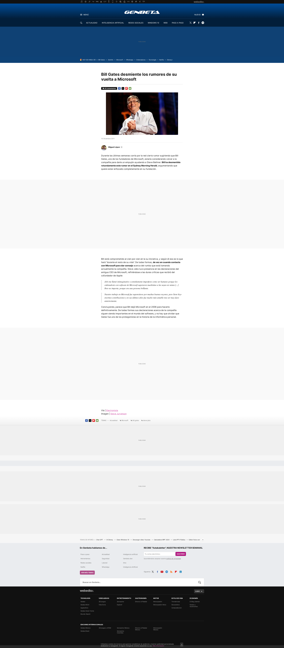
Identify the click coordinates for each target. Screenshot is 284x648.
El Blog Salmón (195, 601)
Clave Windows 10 (123, 540)
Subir (197, 591)
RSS (171, 571)
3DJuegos (102, 601)
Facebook (198, 22)
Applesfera (84, 608)
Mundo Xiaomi (85, 614)
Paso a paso (85, 554)
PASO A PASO (177, 23)
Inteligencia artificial (130, 554)
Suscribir (181, 554)
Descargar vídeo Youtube (142, 540)
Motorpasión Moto (159, 605)
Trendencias (176, 601)
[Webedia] (87, 590)
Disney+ (170, 60)
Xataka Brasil (85, 631)
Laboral (104, 563)
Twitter (190, 22)
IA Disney (109, 540)
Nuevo (197, 15)
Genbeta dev (128, 558)
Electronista (112, 410)
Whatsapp (129, 60)
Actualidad (113, 420)
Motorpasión (157, 601)
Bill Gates (101, 60)
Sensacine (120, 601)
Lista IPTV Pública (179, 540)
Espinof (119, 605)
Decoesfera (175, 605)
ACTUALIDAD (91, 23)
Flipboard (194, 22)
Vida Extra (102, 605)
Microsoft (119, 60)
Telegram (202, 22)
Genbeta (142, 12)
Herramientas (85, 558)
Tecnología (152, 60)
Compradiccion (177, 608)
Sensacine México (123, 628)
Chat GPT (99, 540)
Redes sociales (86, 563)
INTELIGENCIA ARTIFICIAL (113, 23)
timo (124, 563)
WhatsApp (105, 567)
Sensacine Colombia (120, 632)
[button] (115, 147)
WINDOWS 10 (153, 23)
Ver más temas (87, 572)
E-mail (130, 88)
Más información (158, 646)
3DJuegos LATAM (105, 628)
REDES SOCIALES (135, 23)
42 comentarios (110, 88)
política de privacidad (173, 558)
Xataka (83, 601)
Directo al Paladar (141, 601)
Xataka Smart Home (87, 611)
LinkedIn (180, 571)
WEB (165, 23)
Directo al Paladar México (141, 629)
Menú (86, 15)
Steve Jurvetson (118, 414)
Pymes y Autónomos (194, 605)
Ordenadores (140, 60)
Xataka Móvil (85, 605)
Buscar (200, 582)
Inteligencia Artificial (130, 567)
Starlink (110, 60)
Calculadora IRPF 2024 (162, 540)
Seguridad (105, 558)
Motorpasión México (157, 629)
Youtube (162, 571)
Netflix (161, 60)
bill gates (135, 420)
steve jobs (146, 420)
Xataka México (86, 628)
